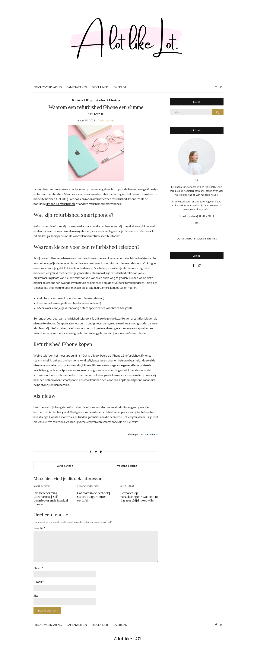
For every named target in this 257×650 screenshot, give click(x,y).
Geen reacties (105, 120)
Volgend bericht (127, 465)
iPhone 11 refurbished (60, 203)
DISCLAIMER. (100, 87)
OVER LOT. (120, 87)
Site (35, 595)
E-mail (38, 581)
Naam (38, 568)
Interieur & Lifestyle (107, 100)
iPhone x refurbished (71, 375)
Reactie (39, 528)
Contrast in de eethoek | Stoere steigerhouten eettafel (93, 496)
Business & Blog (82, 100)
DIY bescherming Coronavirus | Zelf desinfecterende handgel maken (50, 498)
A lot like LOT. (128, 639)
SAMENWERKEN (77, 87)
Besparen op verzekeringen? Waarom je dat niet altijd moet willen (138, 496)
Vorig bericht (64, 465)
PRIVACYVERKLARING (47, 87)
